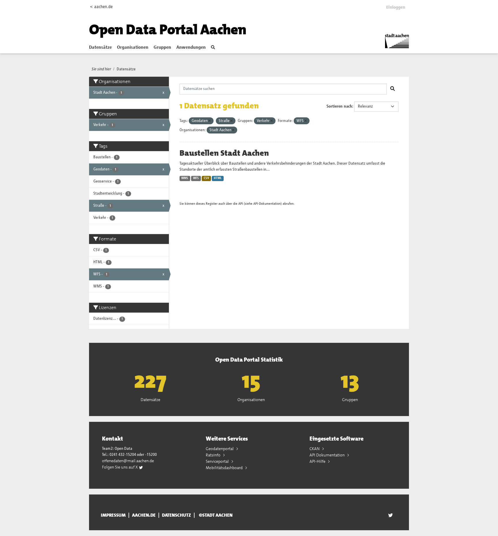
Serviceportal (218, 461)
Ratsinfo (213, 455)
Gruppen (162, 47)
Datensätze (100, 47)
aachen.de (144, 515)
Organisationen (132, 47)
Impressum (113, 515)
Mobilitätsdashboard (225, 467)
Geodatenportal (220, 448)
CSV (206, 178)
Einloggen (395, 7)
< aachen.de (101, 7)
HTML (218, 178)
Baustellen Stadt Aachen (224, 153)
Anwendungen (191, 47)
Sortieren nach (339, 106)
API (240, 204)
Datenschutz (176, 515)
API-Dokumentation (267, 204)
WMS (184, 178)
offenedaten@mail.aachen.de (128, 460)
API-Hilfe (318, 461)
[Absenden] (392, 89)
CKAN (315, 448)
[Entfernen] (210, 121)
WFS (196, 178)
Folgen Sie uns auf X (120, 467)
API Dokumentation (328, 455)
